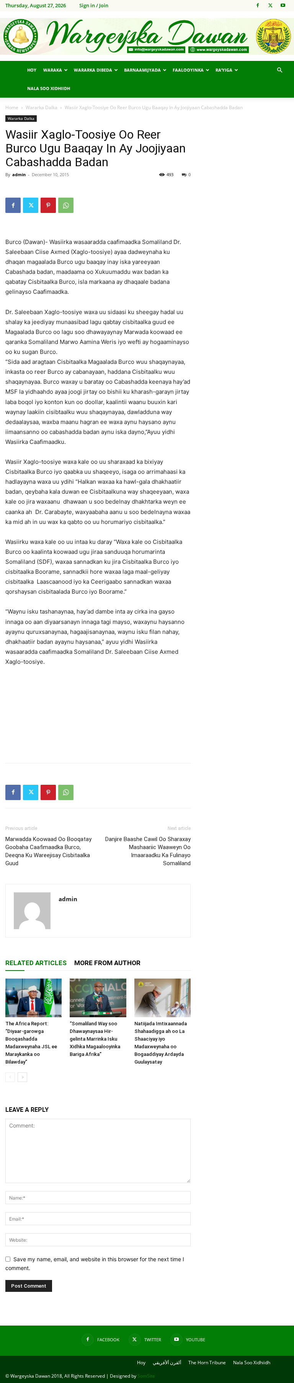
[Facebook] (257, 5)
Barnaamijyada (142, 70)
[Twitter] (270, 5)
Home (11, 107)
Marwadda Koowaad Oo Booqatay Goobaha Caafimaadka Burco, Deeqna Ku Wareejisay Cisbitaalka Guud (48, 851)
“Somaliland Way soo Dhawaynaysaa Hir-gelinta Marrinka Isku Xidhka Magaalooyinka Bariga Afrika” (95, 1039)
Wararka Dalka (41, 107)
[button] (279, 70)
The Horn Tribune (207, 1362)
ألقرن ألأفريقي (167, 1362)
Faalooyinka (188, 70)
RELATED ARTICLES (36, 963)
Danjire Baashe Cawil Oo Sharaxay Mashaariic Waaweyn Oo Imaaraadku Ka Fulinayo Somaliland (148, 851)
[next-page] (22, 1077)
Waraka (52, 70)
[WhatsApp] (66, 205)
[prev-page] (10, 1077)
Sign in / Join (93, 5)
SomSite (146, 1376)
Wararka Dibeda (93, 70)
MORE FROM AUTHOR (107, 963)
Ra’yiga (224, 70)
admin (19, 174)
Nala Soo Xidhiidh (48, 88)
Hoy (31, 70)
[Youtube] (283, 5)
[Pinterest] (48, 205)
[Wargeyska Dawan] (147, 36)
